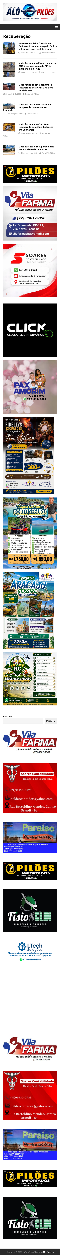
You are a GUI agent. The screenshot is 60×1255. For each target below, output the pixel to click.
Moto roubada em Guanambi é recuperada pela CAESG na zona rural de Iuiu (36, 87)
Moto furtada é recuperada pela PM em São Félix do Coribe (36, 148)
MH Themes (48, 1252)
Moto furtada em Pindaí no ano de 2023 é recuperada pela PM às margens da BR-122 (37, 66)
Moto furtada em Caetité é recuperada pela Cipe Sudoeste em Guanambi (35, 127)
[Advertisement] (30, 1000)
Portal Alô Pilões (48, 52)
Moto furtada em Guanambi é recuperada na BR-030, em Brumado (27, 107)
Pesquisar (8, 716)
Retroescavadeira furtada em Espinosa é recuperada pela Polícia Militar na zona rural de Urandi (37, 46)
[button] (55, 27)
